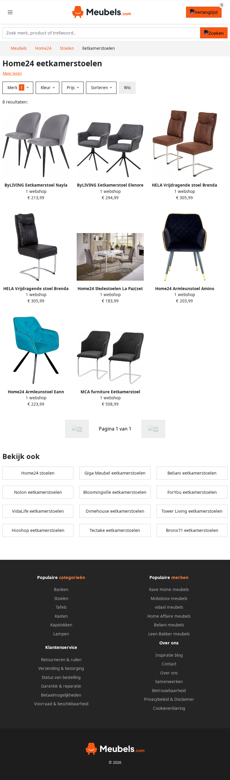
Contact (169, 664)
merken (179, 577)
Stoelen (61, 598)
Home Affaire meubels (168, 616)
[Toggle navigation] (10, 12)
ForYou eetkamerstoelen (192, 492)
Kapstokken (61, 625)
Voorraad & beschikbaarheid (61, 703)
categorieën (72, 577)
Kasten (61, 616)
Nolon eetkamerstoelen (38, 492)
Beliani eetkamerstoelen (192, 473)
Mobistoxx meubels (169, 598)
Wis (127, 87)
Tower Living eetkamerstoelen (192, 511)
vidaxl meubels (169, 607)
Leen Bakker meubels (169, 634)
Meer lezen (12, 73)
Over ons (169, 673)
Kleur (46, 87)
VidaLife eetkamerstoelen (38, 511)
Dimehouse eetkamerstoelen (115, 511)
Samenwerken (169, 681)
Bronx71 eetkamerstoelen (192, 530)
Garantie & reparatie (61, 686)
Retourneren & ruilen (61, 659)
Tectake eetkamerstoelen (115, 530)
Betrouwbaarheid (169, 690)
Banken (61, 589)
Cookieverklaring (169, 708)
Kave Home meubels (169, 589)
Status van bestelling (61, 677)
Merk (15, 87)
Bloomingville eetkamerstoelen (114, 492)
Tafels (61, 607)
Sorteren (100, 87)
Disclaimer (184, 699)
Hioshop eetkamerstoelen (38, 530)
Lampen (61, 634)
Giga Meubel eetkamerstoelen (115, 473)
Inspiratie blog (169, 655)
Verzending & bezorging (61, 668)
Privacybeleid (156, 699)
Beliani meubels (169, 625)
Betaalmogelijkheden (61, 695)
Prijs (71, 87)
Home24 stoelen (38, 473)
